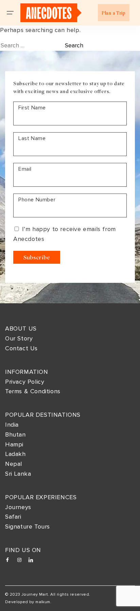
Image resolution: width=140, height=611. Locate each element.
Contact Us (21, 348)
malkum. (43, 602)
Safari (13, 516)
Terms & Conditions (32, 391)
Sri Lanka (18, 473)
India (12, 424)
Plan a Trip (114, 13)
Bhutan (15, 434)
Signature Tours (27, 526)
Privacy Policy (24, 381)
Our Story (19, 338)
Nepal (13, 464)
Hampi (14, 444)
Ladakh (15, 454)
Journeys (18, 507)
